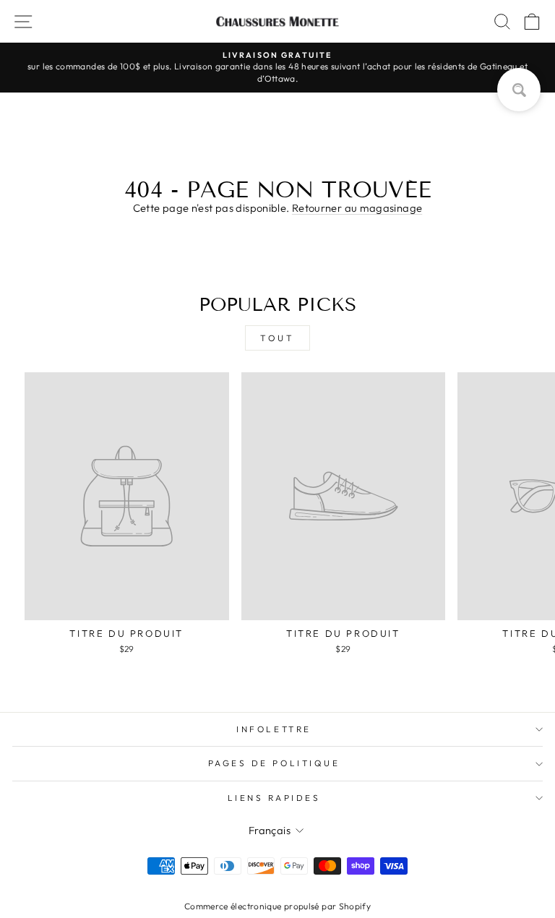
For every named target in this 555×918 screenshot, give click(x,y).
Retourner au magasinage (357, 208)
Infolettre (273, 729)
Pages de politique (274, 763)
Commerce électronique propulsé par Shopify (277, 906)
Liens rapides (274, 797)
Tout (277, 338)
